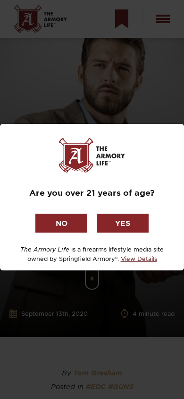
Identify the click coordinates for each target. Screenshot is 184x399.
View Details (139, 258)
